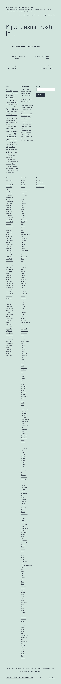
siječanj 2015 (9, 191)
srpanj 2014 (9, 203)
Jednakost (24, 312)
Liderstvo (23, 349)
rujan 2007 (8, 316)
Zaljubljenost (24, 641)
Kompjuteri (24, 328)
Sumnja (23, 592)
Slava (22, 546)
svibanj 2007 (9, 324)
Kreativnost (24, 333)
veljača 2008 (9, 306)
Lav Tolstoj (11, 142)
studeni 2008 (9, 287)
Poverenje (23, 479)
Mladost (23, 378)
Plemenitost (24, 452)
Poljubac (23, 464)
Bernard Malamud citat (27, 140)
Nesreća (23, 415)
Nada (22, 398)
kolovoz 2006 (9, 343)
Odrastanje (24, 429)
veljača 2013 (9, 238)
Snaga (22, 557)
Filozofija (23, 265)
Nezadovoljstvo (25, 419)
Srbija (22, 571)
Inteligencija (24, 293)
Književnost (24, 326)
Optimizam (24, 437)
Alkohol (23, 182)
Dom (22, 246)
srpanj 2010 (9, 246)
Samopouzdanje (25, 528)
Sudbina (23, 588)
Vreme (22, 633)
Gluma (22, 269)
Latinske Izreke (25, 341)
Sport (22, 563)
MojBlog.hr (22, 15)
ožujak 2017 (9, 182)
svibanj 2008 (9, 300)
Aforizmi (23, 180)
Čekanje (23, 222)
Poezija (23, 456)
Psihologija (24, 505)
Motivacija (23, 386)
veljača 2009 (9, 281)
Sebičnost (23, 534)
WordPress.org (40, 187)
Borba (22, 209)
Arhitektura (24, 191)
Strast (22, 584)
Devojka (23, 242)
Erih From (12, 113)
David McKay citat (25, 116)
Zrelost (23, 660)
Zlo (22, 656)
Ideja (22, 287)
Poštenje (23, 475)
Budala (23, 215)
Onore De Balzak (12, 161)
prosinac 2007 (9, 310)
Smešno (23, 553)
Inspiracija (23, 291)
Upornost (23, 618)
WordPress (52, 677)
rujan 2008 (8, 291)
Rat (22, 516)
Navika (23, 407)
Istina (22, 304)
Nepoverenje (24, 409)
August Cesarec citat (26, 122)
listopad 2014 (9, 197)
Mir (22, 372)
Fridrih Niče (14, 118)
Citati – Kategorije (41, 15)
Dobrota (23, 244)
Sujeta (22, 590)
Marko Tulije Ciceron (12, 152)
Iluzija (22, 289)
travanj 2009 (9, 277)
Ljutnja (23, 359)
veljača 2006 (9, 355)
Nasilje (22, 402)
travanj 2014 (9, 209)
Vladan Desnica (10, 168)
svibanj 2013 (9, 232)
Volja (22, 631)
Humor (23, 285)
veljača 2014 (9, 213)
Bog (22, 201)
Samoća (23, 526)
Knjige (22, 324)
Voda (22, 629)
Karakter (23, 320)
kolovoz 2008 (9, 293)
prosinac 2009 (9, 261)
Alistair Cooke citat (26, 124)
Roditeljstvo (24, 522)
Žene (22, 649)
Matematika (24, 368)
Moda (22, 382)
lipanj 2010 (8, 248)
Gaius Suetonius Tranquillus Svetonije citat (26, 136)
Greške (23, 275)
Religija (23, 518)
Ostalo (22, 440)
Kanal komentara (40, 184)
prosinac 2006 (9, 335)
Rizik (22, 520)
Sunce (22, 594)
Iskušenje (23, 300)
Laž (22, 343)
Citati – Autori (31, 15)
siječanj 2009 (9, 283)
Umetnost (23, 616)
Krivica (23, 337)
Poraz (22, 468)
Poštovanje (24, 477)
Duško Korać (9, 106)
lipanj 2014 (8, 205)
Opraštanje (24, 435)
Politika (23, 462)
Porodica (23, 470)
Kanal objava (39, 182)
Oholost (23, 433)
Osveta (23, 442)
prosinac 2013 (9, 217)
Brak (22, 211)
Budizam (23, 217)
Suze (22, 596)
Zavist (22, 643)
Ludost (23, 361)
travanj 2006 (9, 351)
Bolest (22, 207)
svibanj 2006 (9, 349)
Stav (22, 579)
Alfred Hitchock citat (26, 99)
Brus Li (47, 58)
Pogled (23, 458)
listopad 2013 (9, 222)
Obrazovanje (24, 425)
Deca (22, 236)
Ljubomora (24, 355)
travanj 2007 (9, 326)
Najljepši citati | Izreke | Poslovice (19, 7)
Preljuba (23, 489)
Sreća (22, 575)
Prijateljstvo (24, 493)
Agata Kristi (8, 89)
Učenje (23, 612)
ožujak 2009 (9, 279)
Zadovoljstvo (24, 635)
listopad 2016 (9, 184)
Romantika (24, 524)
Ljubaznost (24, 353)
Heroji (22, 277)
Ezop (15, 115)
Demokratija (24, 238)
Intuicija (23, 296)
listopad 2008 (9, 289)
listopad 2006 (9, 339)
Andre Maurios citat (26, 132)
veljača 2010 (9, 256)
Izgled (22, 310)
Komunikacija (24, 331)
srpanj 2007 (9, 320)
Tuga (22, 608)
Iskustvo (23, 302)
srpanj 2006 (9, 345)
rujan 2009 (8, 267)
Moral (22, 384)
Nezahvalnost (24, 421)
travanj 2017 (9, 180)
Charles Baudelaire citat (27, 105)
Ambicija (23, 184)
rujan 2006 (8, 341)
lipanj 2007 (8, 322)
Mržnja (23, 388)
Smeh (22, 551)
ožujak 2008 (9, 304)
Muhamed (10, 159)
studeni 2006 (9, 337)
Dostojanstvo (24, 250)
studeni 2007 (9, 312)
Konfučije (13, 140)
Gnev (22, 273)
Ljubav (22, 351)
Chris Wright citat (25, 93)
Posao (22, 472)
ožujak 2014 (9, 211)
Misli (22, 374)
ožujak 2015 (9, 187)
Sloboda (23, 549)
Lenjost (23, 345)
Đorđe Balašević (11, 172)
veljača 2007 (9, 331)
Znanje (23, 658)
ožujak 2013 (9, 236)
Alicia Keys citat (25, 89)
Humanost (23, 283)
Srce (22, 573)
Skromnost (24, 542)
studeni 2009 (9, 263)
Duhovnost (24, 256)
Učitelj (22, 614)
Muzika (23, 394)
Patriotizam (24, 448)
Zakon (22, 639)
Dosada (23, 248)
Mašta (22, 365)
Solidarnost (24, 561)
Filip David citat (25, 111)
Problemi (23, 499)
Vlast (22, 627)
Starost (23, 577)
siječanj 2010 (9, 259)
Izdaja (22, 308)
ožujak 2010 (9, 254)
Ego (22, 261)
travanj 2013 (9, 234)
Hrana (22, 281)
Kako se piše (51, 15)
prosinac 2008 (9, 285)
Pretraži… (38, 86)
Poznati (23, 483)
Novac (22, 423)
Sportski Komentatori (26, 565)
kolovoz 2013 (9, 226)
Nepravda (23, 411)
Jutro (22, 316)
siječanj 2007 (9, 333)
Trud (22, 606)
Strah (22, 581)
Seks (22, 536)
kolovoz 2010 (9, 244)
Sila (22, 538)
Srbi (22, 569)
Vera (22, 623)
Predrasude (24, 487)
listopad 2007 (9, 314)
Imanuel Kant (10, 126)
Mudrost (23, 390)
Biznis (22, 199)
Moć (22, 380)
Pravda (23, 485)
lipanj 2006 (8, 347)
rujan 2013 (8, 224)
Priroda (23, 497)
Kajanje (23, 318)
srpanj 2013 (9, 228)
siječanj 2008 (9, 308)
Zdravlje (23, 645)
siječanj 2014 (9, 215)
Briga (22, 213)
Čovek (22, 228)
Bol (22, 205)
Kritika (22, 335)
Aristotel (11, 93)
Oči (22, 427)
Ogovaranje (24, 431)
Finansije (23, 267)
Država (23, 254)
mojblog (17, 58)
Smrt (45, 56)
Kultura (23, 339)
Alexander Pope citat (26, 113)
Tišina (22, 604)
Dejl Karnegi (15, 104)
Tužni (22, 610)
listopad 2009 (9, 265)
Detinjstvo (23, 240)
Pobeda (23, 454)
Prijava (38, 180)
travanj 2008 (9, 302)
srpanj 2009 (9, 271)
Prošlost (23, 503)
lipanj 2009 (8, 273)
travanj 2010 (9, 252)
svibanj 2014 (9, 207)
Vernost (23, 625)
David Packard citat (26, 130)
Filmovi (23, 263)
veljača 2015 (9, 189)
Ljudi (22, 357)
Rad (22, 509)
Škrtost (23, 544)
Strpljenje (23, 586)
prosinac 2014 (9, 193)
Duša (22, 259)
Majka (22, 363)
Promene (23, 501)
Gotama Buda (10, 122)
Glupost (23, 271)
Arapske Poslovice (25, 189)
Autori (22, 197)
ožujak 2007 (9, 328)
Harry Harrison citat (26, 109)
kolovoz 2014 (9, 201)
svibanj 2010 (9, 250)
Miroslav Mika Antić (10, 157)
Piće (22, 450)
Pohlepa (23, 460)
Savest (23, 530)
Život (47, 56)
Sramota (23, 567)
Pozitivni (23, 481)
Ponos (22, 466)
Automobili (24, 195)
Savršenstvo (24, 532)
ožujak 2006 (9, 353)
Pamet (22, 444)
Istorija (23, 306)
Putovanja (23, 507)
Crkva (22, 230)
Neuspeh (23, 417)
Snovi (22, 559)
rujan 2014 (8, 199)
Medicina (23, 370)
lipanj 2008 (8, 298)
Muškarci (23, 392)
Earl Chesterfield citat (26, 107)
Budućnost (24, 219)
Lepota (23, 347)
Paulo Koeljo (8, 164)
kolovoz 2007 (9, 318)
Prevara (23, 491)
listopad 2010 (9, 240)
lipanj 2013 (8, 230)
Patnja (22, 446)
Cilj (22, 224)
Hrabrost (23, 279)
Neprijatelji (24, 413)
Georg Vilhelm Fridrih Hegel (11, 120)
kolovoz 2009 (9, 269)
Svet (22, 598)
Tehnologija (24, 602)
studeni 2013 (9, 219)
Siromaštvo (24, 540)
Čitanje (23, 226)
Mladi (22, 376)
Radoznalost (24, 514)
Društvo (23, 252)
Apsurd (23, 187)
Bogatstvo (23, 203)
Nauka (22, 405)
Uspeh (22, 621)
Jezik (22, 314)
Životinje (23, 653)
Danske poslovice (25, 234)
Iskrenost (23, 298)
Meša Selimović (12, 155)
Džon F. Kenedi (11, 111)
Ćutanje (23, 232)
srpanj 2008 (9, 296)
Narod (22, 400)
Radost (23, 512)
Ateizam (23, 193)
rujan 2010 (8, 242)
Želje (22, 647)
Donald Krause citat (26, 91)
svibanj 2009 (9, 275)
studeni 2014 (9, 195)
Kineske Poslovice (25, 322)
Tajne (22, 600)
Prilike (22, 495)
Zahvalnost (24, 637)
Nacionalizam (24, 396)
